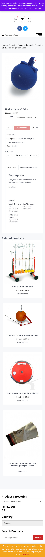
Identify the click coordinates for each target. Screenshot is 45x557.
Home (4, 45)
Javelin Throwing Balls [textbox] (22, 501)
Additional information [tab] (29, 167)
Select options (22, 294)
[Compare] (37, 128)
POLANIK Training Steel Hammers (22, 335)
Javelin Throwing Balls (26, 138)
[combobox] (22, 500)
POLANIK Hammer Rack (22, 286)
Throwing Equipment (18, 45)
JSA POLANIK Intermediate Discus (22, 393)
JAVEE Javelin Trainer (13, 216)
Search (38, 537)
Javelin (14, 146)
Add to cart (22, 128)
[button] (35, 60)
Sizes (10, 116)
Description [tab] (11, 167)
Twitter (25, 28)
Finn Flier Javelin (28, 204)
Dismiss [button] (37, 8)
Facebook (19, 28)
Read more (22, 471)
